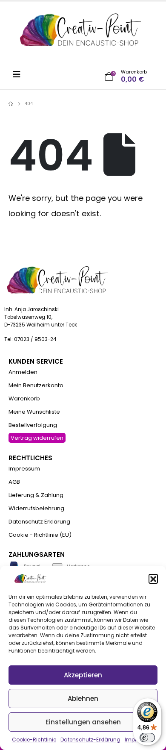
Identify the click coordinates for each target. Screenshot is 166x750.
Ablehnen (83, 698)
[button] (153, 578)
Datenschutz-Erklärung (90, 739)
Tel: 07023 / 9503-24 (30, 339)
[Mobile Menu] (19, 74)
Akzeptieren (83, 675)
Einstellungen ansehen (83, 722)
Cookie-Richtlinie (34, 739)
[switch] (147, 737)
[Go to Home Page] (11, 104)
